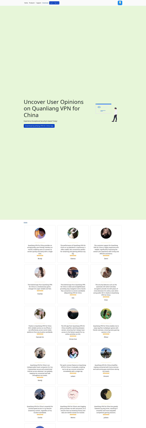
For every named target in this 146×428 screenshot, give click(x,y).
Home (26, 3)
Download (45, 3)
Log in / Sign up (54, 3)
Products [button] (31, 3)
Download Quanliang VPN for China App (39, 126)
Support (38, 3)
